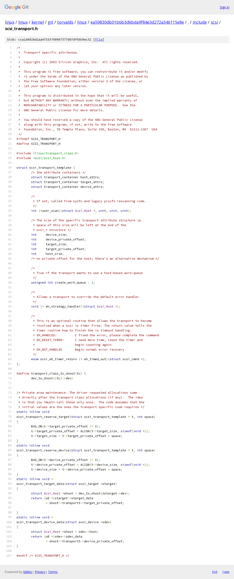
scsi (214, 22)
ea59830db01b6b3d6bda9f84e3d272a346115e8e (137, 22)
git (50, 22)
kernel (38, 22)
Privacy (40, 572)
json (225, 572)
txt (215, 572)
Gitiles (27, 572)
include (200, 22)
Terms (53, 572)
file (98, 39)
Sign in (224, 7)
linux (9, 22)
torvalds (65, 22)
